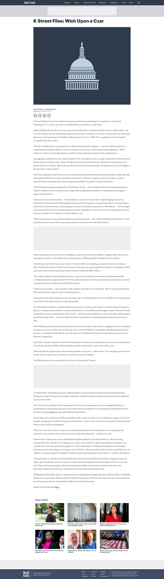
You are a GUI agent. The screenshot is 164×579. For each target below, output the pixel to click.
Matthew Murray (51, 109)
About (83, 572)
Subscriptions (104, 576)
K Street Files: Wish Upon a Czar (68, 21)
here (57, 487)
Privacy (93, 574)
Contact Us (94, 572)
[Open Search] (139, 3)
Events (84, 574)
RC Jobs (103, 574)
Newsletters (85, 576)
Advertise (103, 572)
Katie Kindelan (39, 109)
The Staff (93, 576)
